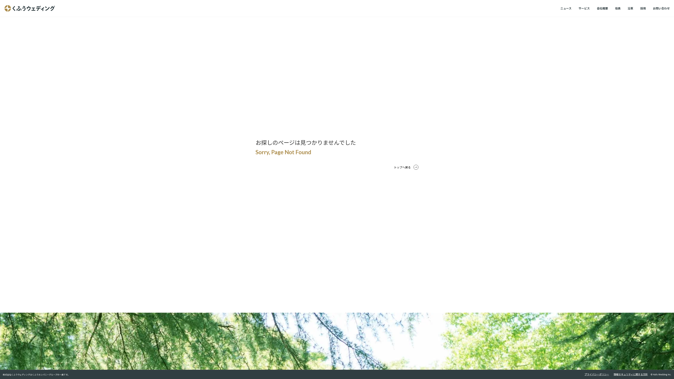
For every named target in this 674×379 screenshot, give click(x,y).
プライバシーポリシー (596, 374)
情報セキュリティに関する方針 (631, 374)
